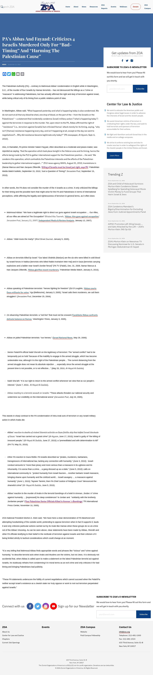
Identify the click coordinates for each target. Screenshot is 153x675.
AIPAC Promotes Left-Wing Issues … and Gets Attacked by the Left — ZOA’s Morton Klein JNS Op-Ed (126, 227)
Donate (135, 7)
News (84, 7)
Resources (94, 7)
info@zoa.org (124, 632)
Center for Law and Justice (13, 635)
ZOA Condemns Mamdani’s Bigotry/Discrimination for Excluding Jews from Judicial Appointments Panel (127, 209)
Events (113, 7)
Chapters (6, 639)
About (76, 7)
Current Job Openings (11, 642)
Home (68, 7)
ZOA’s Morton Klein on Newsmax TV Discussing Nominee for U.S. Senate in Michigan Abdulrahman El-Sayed (126, 244)
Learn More (114, 155)
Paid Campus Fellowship (90, 635)
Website (83, 632)
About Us (6, 632)
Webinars (123, 7)
